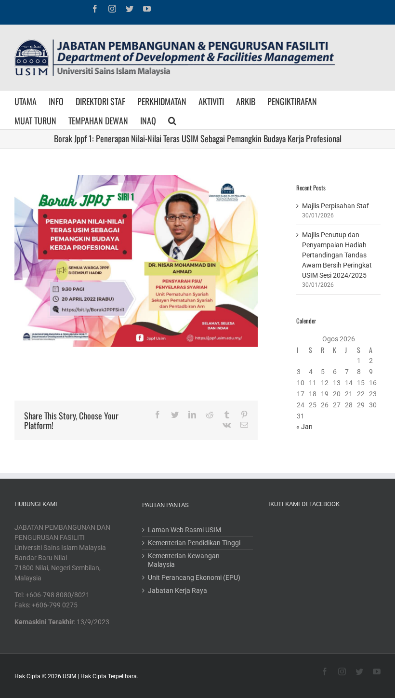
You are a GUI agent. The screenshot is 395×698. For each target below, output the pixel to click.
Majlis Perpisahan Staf (335, 206)
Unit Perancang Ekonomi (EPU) (194, 577)
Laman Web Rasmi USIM (184, 530)
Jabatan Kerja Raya (177, 590)
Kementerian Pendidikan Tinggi (194, 543)
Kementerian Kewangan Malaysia (184, 560)
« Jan (304, 426)
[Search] (172, 119)
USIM (69, 676)
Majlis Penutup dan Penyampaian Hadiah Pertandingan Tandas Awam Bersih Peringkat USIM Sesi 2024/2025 (337, 255)
